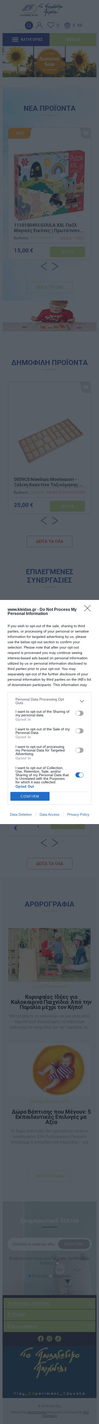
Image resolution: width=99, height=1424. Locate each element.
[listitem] (49, 701)
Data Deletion (21, 814)
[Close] (89, 610)
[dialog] (49, 712)
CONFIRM (30, 796)
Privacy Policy (78, 814)
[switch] (79, 713)
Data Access (49, 814)
